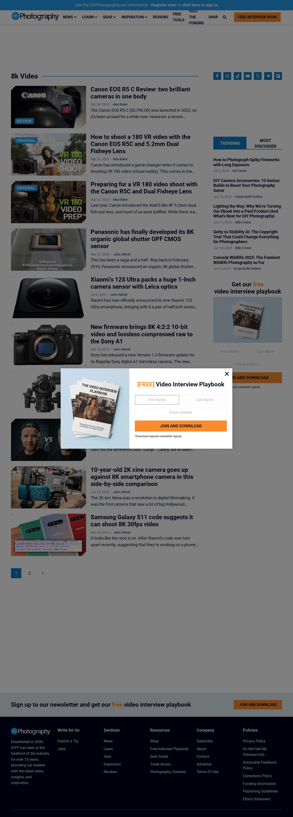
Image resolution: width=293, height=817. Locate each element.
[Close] (226, 373)
